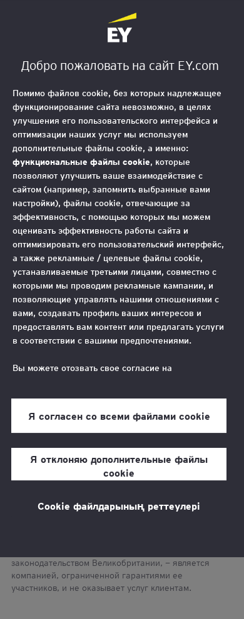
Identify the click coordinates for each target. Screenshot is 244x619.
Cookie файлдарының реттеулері (119, 505)
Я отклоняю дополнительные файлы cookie (119, 465)
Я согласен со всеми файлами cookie (119, 415)
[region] (122, 278)
